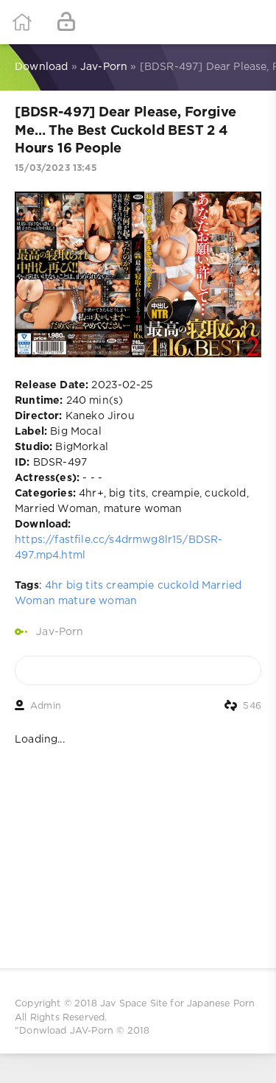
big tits (84, 585)
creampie (130, 585)
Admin (45, 706)
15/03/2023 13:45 (56, 168)
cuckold (178, 585)
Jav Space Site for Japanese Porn (177, 1004)
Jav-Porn (59, 632)
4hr (54, 585)
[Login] (66, 22)
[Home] (22, 22)
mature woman (97, 601)
